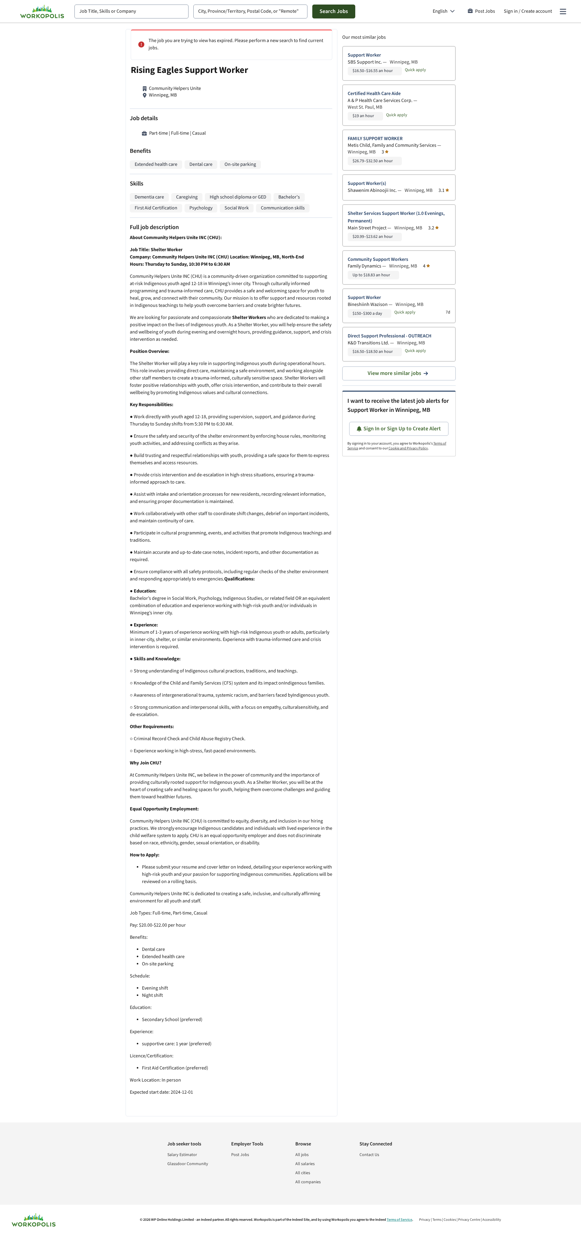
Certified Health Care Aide (374, 93)
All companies (308, 1182)
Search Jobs (334, 11)
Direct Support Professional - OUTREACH (390, 336)
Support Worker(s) (367, 183)
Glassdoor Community (187, 1164)
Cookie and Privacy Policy (408, 448)
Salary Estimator (182, 1155)
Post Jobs (485, 11)
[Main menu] (562, 11)
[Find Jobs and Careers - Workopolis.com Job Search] (42, 11)
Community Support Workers (378, 259)
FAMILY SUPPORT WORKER (375, 139)
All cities (302, 1173)
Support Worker (364, 55)
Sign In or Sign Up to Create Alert (402, 428)
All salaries (305, 1164)
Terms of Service (399, 1219)
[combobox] (131, 11)
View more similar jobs (394, 373)
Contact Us (369, 1155)
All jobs (302, 1155)
